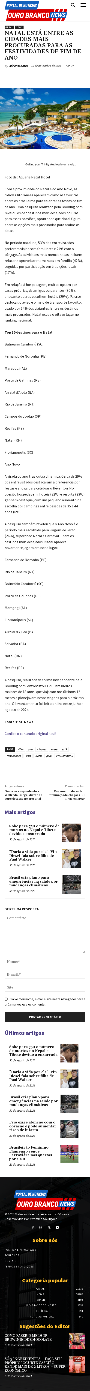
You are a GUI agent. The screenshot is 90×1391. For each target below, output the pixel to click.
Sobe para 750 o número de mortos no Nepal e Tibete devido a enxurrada (34, 830)
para (48, 756)
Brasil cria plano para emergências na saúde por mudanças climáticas (33, 881)
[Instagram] (41, 1227)
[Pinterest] (45, 76)
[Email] (66, 76)
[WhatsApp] (55, 76)
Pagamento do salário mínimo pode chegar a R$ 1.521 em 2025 (67, 795)
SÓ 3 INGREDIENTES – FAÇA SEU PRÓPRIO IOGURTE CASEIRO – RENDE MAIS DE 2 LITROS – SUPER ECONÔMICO (35, 1365)
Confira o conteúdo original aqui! (30, 733)
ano (30, 749)
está (64, 749)
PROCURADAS (64, 756)
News (19, 27)
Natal (38, 756)
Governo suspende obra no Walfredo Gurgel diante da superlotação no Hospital (24, 795)
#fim (20, 749)
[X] (34, 76)
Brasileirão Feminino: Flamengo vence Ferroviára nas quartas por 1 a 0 (30, 1153)
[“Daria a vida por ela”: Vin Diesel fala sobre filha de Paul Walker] (71, 858)
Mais (28, 756)
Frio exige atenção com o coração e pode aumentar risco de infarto (32, 1126)
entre (54, 749)
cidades (41, 749)
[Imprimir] (76, 76)
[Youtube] (57, 1227)
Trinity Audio (49, 164)
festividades (13, 756)
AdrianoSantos (18, 66)
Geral (9, 27)
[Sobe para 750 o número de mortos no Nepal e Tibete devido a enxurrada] (71, 833)
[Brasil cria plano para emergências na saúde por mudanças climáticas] (71, 884)
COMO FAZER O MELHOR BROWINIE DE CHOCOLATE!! (29, 1338)
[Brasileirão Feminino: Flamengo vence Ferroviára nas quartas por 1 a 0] (69, 1154)
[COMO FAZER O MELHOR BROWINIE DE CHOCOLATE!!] (77, 1341)
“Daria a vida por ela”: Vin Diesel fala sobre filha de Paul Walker (33, 856)
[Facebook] (23, 76)
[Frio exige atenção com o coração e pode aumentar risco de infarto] (69, 1129)
